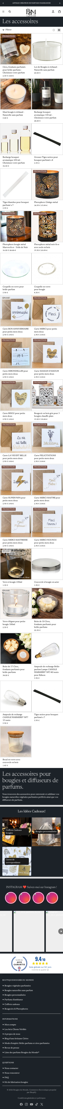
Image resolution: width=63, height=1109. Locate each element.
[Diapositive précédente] (3, 3)
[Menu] (3, 11)
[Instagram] (26, 1104)
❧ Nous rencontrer (11, 1073)
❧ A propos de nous (11, 1034)
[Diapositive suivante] (60, 3)
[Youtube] (31, 1104)
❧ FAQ (5, 1078)
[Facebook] (21, 1104)
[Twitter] (42, 1104)
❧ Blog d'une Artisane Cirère (15, 1039)
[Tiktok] (36, 1104)
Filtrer (9, 30)
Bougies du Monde (20, 1090)
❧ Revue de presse (10, 1048)
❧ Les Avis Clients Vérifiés (14, 1029)
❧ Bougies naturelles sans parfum (17, 991)
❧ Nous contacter (10, 1068)
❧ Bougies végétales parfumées (16, 986)
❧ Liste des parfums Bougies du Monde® (20, 1053)
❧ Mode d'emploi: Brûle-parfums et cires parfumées (26, 1043)
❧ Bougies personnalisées (14, 995)
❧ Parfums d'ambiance (12, 1000)
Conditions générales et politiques (31, 1098)
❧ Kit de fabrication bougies (15, 1082)
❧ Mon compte (9, 1025)
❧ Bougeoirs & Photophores (15, 1009)
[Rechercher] (9, 11)
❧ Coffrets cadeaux (11, 1004)
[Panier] (59, 11)
